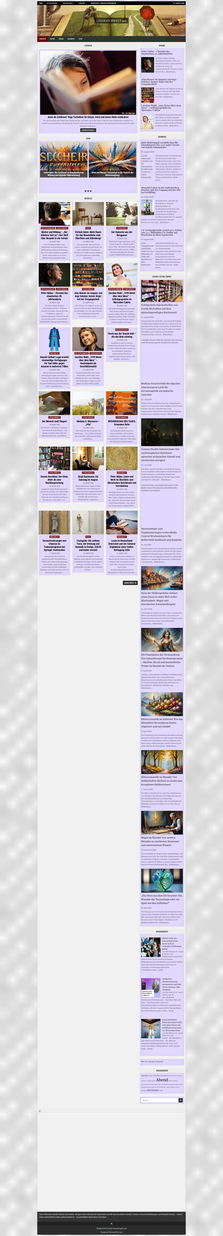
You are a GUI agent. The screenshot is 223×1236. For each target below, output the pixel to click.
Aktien (168, 1087)
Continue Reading (89, 130)
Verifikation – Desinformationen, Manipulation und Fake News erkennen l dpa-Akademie (171, 984)
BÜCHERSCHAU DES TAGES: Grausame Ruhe (122, 423)
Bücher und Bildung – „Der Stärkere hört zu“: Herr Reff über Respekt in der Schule (54, 235)
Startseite (42, 38)
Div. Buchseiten (52, 3)
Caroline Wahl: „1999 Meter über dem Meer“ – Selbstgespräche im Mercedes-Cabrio (121, 297)
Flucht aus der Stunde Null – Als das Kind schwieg (122, 335)
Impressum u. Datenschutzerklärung (103, 3)
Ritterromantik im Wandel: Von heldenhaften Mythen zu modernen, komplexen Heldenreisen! (162, 781)
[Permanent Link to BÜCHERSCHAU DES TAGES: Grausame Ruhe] (122, 403)
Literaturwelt (122, 228)
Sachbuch (71, 38)
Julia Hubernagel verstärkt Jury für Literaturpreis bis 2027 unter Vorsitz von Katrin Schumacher (160, 145)
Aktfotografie (151, 1081)
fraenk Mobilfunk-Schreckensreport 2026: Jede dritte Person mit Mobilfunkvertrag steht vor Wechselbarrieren (172, 1025)
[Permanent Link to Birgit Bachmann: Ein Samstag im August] (88, 458)
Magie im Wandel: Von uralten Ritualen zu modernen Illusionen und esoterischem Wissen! (160, 841)
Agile (155, 1084)
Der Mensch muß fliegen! (54, 421)
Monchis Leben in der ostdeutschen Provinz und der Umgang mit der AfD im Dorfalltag (161, 190)
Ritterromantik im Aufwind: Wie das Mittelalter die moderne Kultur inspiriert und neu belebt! (162, 723)
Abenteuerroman (176, 1076)
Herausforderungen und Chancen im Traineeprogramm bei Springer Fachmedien (54, 545)
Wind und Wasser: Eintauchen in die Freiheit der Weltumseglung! (113, 173)
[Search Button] (111, 1223)
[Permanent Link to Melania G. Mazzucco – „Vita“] (88, 403)
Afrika (161, 1090)
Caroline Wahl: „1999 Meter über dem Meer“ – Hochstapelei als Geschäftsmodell (88, 362)
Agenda (144, 1076)
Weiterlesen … (168, 335)
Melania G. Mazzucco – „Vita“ (88, 423)
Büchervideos (68, 3)
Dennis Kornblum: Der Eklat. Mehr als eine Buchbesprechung (54, 479)
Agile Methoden (160, 1087)
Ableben (144, 1081)
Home (41, 3)
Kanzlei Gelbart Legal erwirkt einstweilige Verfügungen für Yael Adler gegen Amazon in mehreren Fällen (54, 362)
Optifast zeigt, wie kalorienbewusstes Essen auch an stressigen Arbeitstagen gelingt (172, 943)
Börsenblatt (54, 353)
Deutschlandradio (47, 228)
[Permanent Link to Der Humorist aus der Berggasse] (122, 214)
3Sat (176, 1084)
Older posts (129, 582)
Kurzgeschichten (122, 330)
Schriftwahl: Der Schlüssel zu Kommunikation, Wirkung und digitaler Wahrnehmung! (64, 173)
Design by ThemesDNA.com (111, 1232)
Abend (162, 1080)
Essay (80, 38)
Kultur (52, 38)
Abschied (156, 1076)
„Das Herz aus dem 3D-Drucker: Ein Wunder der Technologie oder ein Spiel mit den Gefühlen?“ (161, 899)
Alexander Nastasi (147, 1084)
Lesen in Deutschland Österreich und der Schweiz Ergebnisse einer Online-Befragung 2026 (122, 545)
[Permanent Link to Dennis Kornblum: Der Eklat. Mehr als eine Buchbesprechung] (54, 458)
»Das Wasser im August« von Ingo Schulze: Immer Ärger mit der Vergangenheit (88, 296)
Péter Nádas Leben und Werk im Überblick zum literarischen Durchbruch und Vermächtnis (122, 481)
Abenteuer (153, 1090)
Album (173, 1087)
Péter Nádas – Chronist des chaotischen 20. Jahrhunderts (54, 296)
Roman (61, 38)
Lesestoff (82, 3)
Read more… (171, 72)
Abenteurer (165, 1076)
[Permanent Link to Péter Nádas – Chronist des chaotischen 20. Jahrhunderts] (54, 275)
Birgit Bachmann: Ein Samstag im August (88, 478)
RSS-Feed (168, 952)
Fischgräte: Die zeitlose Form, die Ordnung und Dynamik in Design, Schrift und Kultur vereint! (88, 545)
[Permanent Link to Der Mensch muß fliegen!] (54, 403)
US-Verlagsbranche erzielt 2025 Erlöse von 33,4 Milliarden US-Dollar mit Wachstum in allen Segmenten (161, 232)
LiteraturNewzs (61, 228)
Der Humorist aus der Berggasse (121, 233)
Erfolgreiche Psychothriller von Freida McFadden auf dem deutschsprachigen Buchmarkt (159, 309)
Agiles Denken (173, 1081)
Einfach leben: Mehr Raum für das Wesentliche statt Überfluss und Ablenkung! (88, 235)
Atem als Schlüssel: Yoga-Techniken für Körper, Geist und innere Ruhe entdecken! (88, 117)
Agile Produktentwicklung (166, 1084)
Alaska (150, 1076)
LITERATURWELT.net (111, 20)
